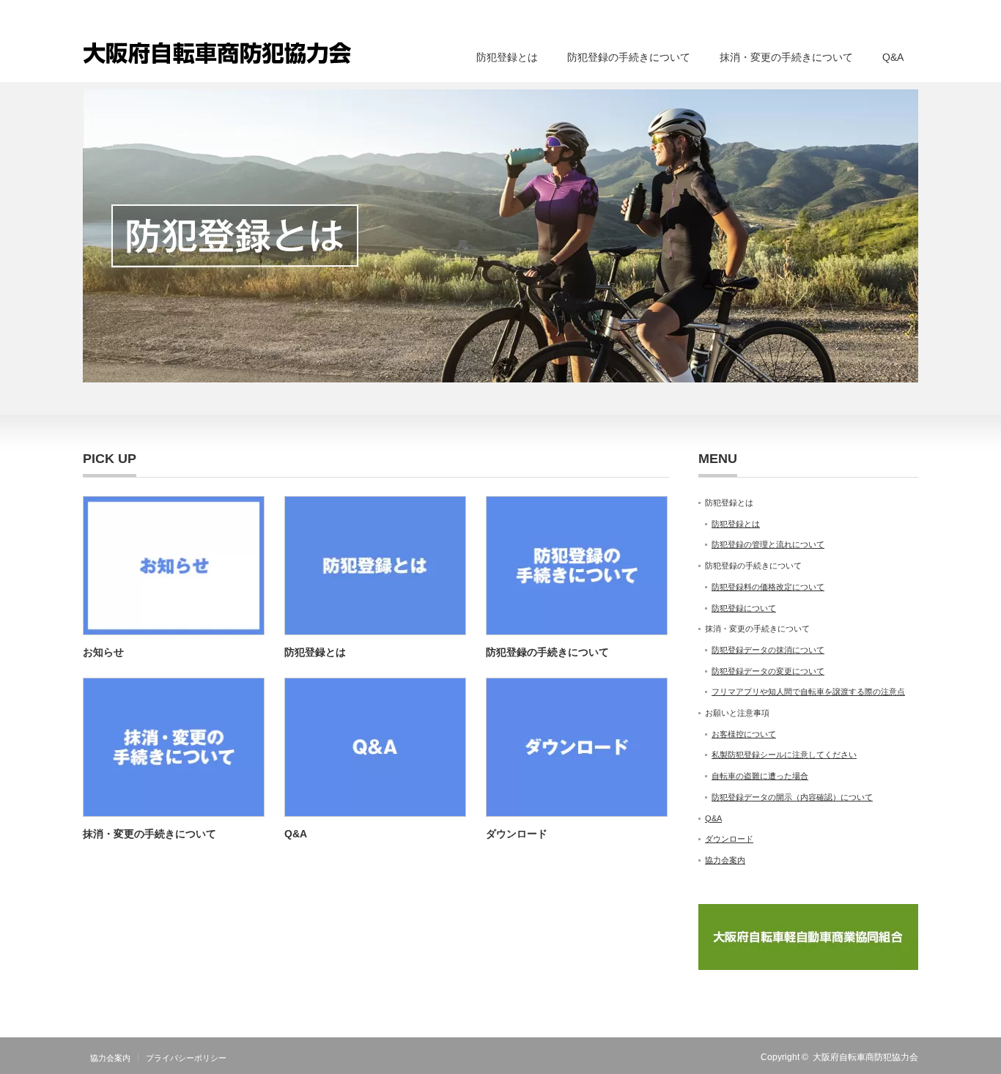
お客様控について (744, 734)
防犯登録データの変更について (768, 671)
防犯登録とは (315, 652)
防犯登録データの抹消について (768, 649)
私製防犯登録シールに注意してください (784, 754)
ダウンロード (516, 834)
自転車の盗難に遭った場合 (760, 775)
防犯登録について (744, 608)
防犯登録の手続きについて (547, 652)
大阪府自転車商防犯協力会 (865, 1057)
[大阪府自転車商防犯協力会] (217, 52)
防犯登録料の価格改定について (768, 586)
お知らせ (103, 652)
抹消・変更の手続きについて (149, 834)
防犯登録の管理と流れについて (768, 544)
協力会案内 (725, 860)
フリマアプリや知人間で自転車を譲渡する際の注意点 (808, 691)
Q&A (893, 57)
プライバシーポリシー (186, 1057)
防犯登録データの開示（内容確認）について (792, 797)
